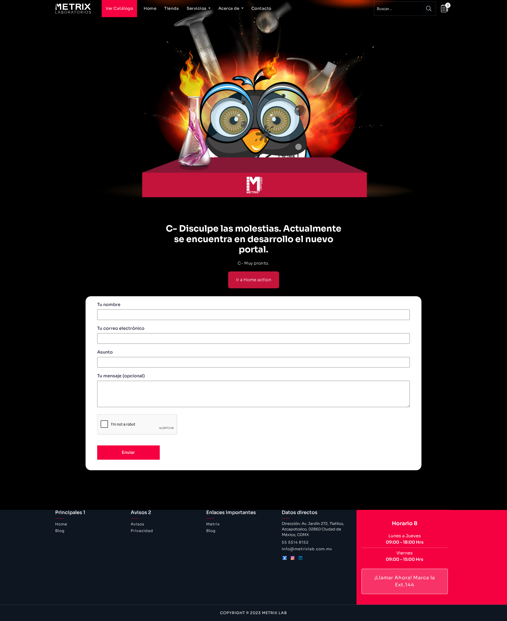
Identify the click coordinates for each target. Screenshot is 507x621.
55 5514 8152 (295, 542)
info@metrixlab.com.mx (307, 549)
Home (150, 8)
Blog (59, 530)
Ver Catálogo (119, 8)
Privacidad (142, 530)
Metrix (213, 524)
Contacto (261, 8)
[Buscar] (428, 8)
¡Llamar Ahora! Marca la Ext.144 (404, 581)
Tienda (171, 8)
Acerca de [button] (229, 8)
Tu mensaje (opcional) (121, 376)
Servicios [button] (197, 8)
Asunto (105, 352)
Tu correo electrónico (120, 328)
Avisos (137, 524)
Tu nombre (108, 304)
